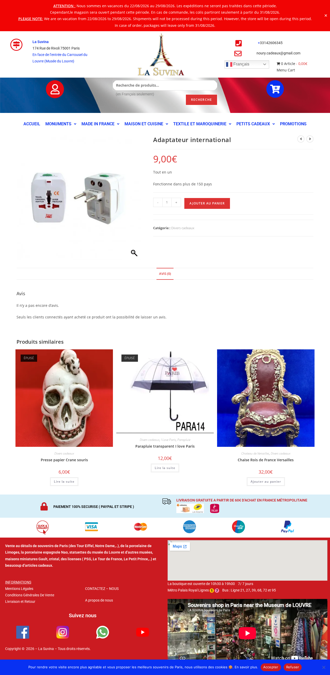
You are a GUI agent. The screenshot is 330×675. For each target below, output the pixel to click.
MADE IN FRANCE (97, 123)
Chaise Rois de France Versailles (266, 459)
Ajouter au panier (207, 203)
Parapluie (183, 440)
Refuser (292, 667)
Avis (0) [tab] (165, 273)
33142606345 (271, 43)
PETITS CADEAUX (253, 123)
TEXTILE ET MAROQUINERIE (199, 123)
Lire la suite (64, 481)
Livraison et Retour (20, 601)
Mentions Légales (19, 589)
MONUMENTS (58, 123)
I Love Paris (168, 440)
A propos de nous (99, 600)
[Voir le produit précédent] (300, 139)
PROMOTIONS (293, 123)
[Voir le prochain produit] (310, 139)
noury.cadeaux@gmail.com (278, 53)
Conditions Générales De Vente (29, 595)
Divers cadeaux (182, 228)
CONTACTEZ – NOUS (102, 589)
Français (240, 64)
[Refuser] (323, 667)
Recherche (201, 99)
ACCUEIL (31, 123)
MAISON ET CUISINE (144, 123)
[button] (61, 124)
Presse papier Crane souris (64, 459)
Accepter (270, 667)
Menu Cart (286, 70)
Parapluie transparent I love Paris (165, 446)
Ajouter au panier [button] (266, 481)
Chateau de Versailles (255, 453)
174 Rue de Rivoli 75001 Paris (56, 48)
